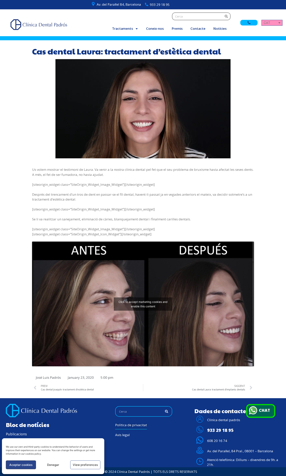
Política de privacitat (131, 425)
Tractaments (122, 28)
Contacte (197, 28)
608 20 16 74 (217, 440)
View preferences (85, 465)
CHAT (264, 410)
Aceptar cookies (20, 465)
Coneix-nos (155, 28)
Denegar (53, 465)
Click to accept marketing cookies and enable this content (143, 304)
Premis (177, 28)
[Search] (226, 16)
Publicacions (16, 434)
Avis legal (122, 435)
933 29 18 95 (160, 4)
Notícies (220, 28)
